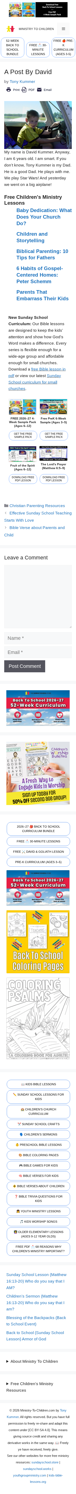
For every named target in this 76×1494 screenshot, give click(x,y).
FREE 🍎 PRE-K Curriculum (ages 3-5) (63, 47)
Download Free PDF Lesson (23, 479)
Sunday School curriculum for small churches (34, 382)
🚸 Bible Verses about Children (38, 1186)
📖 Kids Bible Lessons (38, 1084)
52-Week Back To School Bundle (12, 47)
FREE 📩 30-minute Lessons (38, 49)
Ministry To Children (36, 29)
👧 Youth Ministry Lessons (38, 1211)
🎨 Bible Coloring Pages (38, 1155)
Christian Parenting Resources (37, 505)
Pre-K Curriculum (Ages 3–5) (38, 862)
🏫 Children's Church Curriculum (38, 1111)
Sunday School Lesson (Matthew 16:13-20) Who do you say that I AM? (36, 1281)
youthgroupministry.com (29, 1475)
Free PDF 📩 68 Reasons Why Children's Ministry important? (38, 1249)
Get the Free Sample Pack (23, 435)
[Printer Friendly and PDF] (28, 93)
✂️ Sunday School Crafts (39, 1124)
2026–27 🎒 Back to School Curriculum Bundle (38, 829)
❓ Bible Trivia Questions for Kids (38, 1199)
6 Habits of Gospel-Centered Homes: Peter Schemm (39, 274)
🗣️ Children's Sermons (38, 1134)
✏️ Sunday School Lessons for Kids (38, 1097)
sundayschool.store (44, 1462)
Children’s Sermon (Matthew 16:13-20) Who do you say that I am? (35, 1302)
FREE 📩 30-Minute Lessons (38, 841)
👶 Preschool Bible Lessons (38, 1144)
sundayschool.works (37, 1469)
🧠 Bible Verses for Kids (38, 1175)
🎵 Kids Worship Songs (38, 1221)
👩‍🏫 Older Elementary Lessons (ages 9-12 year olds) (38, 1234)
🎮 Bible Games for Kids (38, 1165)
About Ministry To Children (34, 1361)
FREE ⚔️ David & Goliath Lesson (38, 851)
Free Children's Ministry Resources (29, 1387)
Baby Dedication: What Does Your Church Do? (44, 216)
